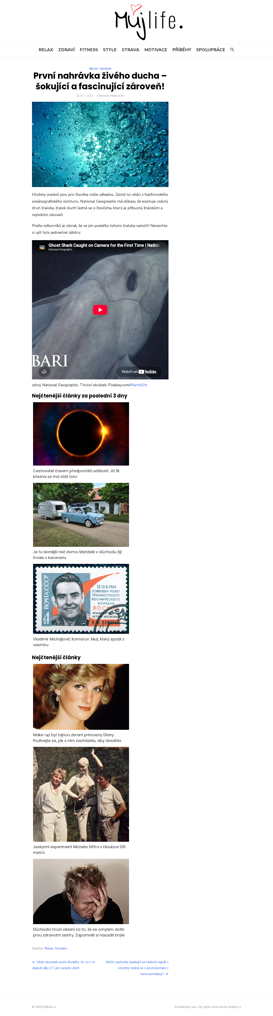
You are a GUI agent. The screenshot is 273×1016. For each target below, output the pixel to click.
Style (110, 50)
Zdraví (66, 50)
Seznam (105, 68)
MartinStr (138, 385)
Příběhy (181, 50)
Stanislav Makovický (110, 96)
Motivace (155, 50)
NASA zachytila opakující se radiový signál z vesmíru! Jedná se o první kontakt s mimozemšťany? (137, 968)
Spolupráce (210, 50)
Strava (130, 50)
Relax (46, 50)
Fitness (89, 50)
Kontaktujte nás (185, 1007)
